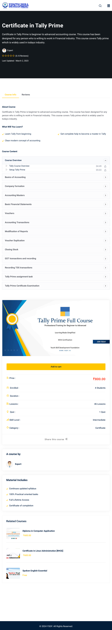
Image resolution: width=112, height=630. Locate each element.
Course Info (10, 94)
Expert (18, 464)
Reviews (26, 94)
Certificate (100, 428)
